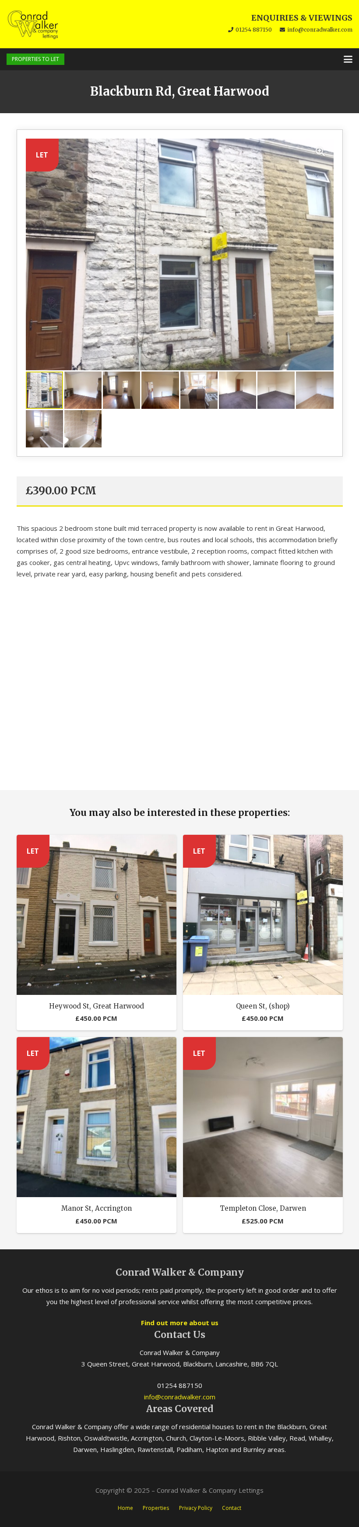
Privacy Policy (195, 1508)
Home (125, 1508)
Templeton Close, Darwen (263, 1208)
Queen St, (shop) (263, 1006)
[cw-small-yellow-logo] (33, 24)
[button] (348, 59)
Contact (231, 1508)
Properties (156, 1508)
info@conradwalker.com (179, 1396)
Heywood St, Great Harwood (96, 1006)
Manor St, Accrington (96, 1208)
